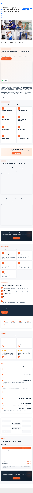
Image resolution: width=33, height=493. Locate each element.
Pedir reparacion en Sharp (6, 58)
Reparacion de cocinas (15, 428)
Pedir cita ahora (16, 478)
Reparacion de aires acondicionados (5, 431)
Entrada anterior (3, 486)
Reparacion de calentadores (24, 431)
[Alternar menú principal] (31, 9)
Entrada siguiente (30, 486)
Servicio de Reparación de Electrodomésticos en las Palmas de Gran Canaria (11, 9)
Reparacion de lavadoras (6, 421)
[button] (25, 9)
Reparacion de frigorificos (16, 423)
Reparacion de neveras (25, 421)
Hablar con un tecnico (16, 153)
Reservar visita (4, 312)
